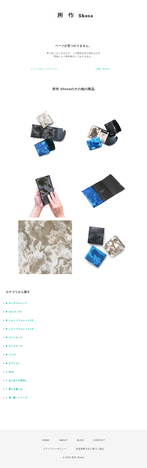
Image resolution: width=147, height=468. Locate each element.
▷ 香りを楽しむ (14, 389)
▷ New (10, 372)
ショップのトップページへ (44, 69)
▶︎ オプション (13, 363)
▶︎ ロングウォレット (16, 303)
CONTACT (99, 440)
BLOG (80, 440)
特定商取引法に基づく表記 (90, 449)
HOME (45, 440)
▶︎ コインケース (14, 337)
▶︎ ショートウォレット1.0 (19, 329)
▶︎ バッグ (11, 354)
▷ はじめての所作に (16, 380)
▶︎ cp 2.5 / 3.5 (14, 311)
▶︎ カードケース (14, 346)
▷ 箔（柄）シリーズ (16, 397)
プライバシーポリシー (54, 449)
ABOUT (63, 440)
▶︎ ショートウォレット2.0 (19, 320)
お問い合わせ (103, 69)
